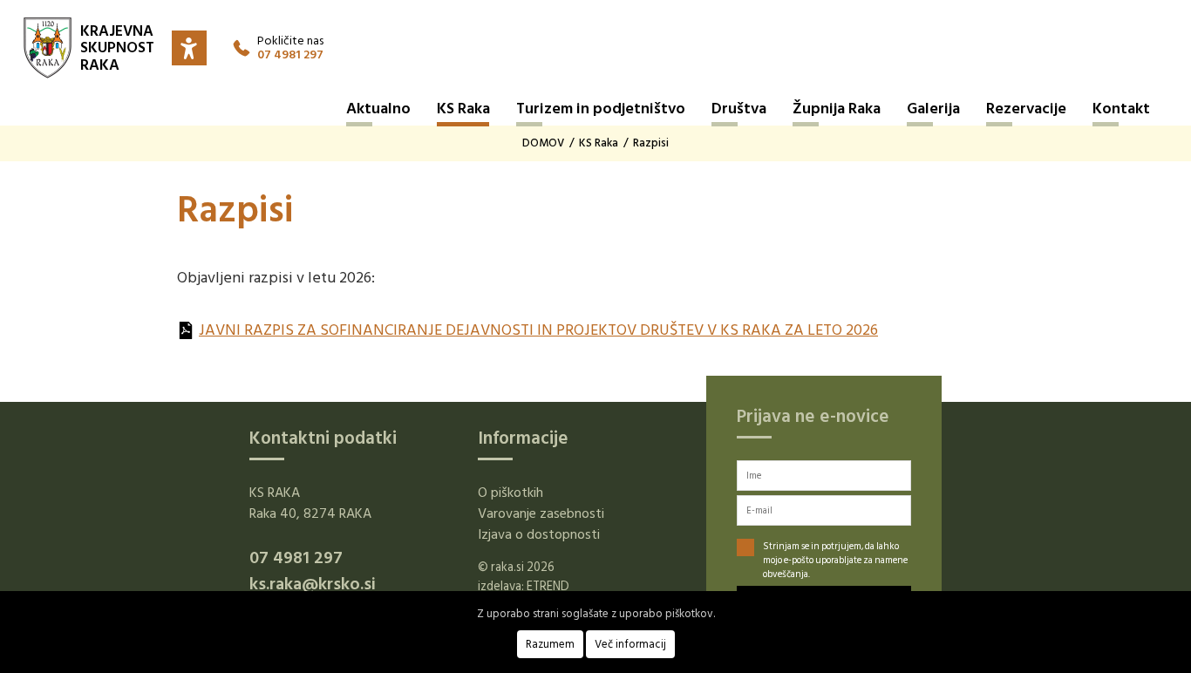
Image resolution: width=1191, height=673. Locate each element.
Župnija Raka (837, 108)
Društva (738, 108)
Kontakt (1121, 108)
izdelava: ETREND (523, 586)
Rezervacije (1026, 108)
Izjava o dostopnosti (539, 534)
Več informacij (630, 644)
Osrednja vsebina (34, 13)
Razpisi (651, 143)
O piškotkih (510, 492)
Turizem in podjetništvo (600, 108)
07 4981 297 (290, 54)
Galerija (933, 108)
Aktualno (378, 108)
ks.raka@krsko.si (312, 584)
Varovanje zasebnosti (541, 513)
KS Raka (463, 108)
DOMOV (543, 143)
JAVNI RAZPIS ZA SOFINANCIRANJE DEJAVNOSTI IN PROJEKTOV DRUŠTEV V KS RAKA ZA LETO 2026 (538, 330)
